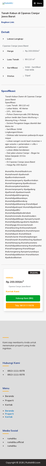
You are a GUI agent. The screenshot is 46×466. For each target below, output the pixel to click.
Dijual (34, 272)
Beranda (9, 396)
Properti (9, 400)
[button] (15, 22)
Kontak (9, 404)
